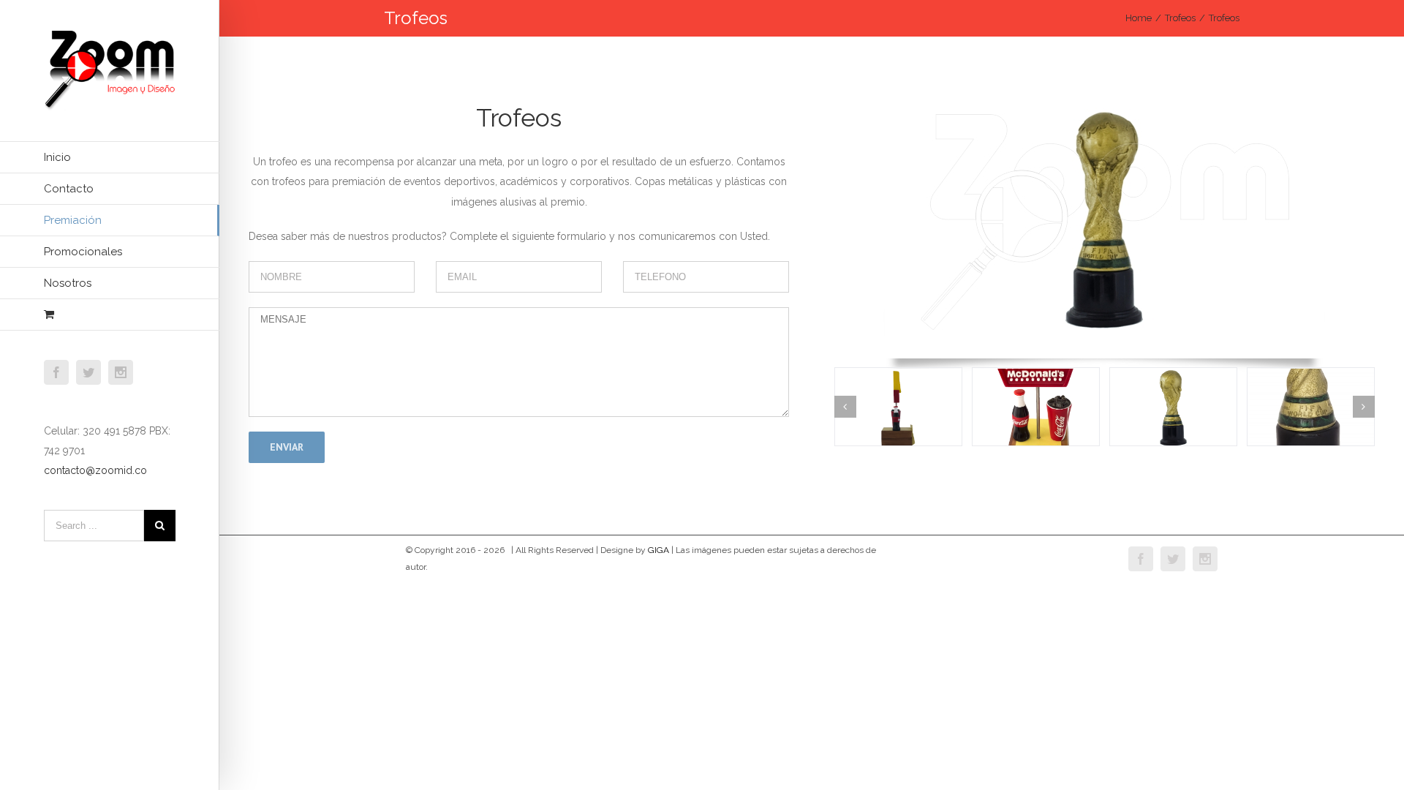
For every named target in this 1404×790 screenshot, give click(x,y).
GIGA (658, 550)
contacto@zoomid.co (95, 470)
